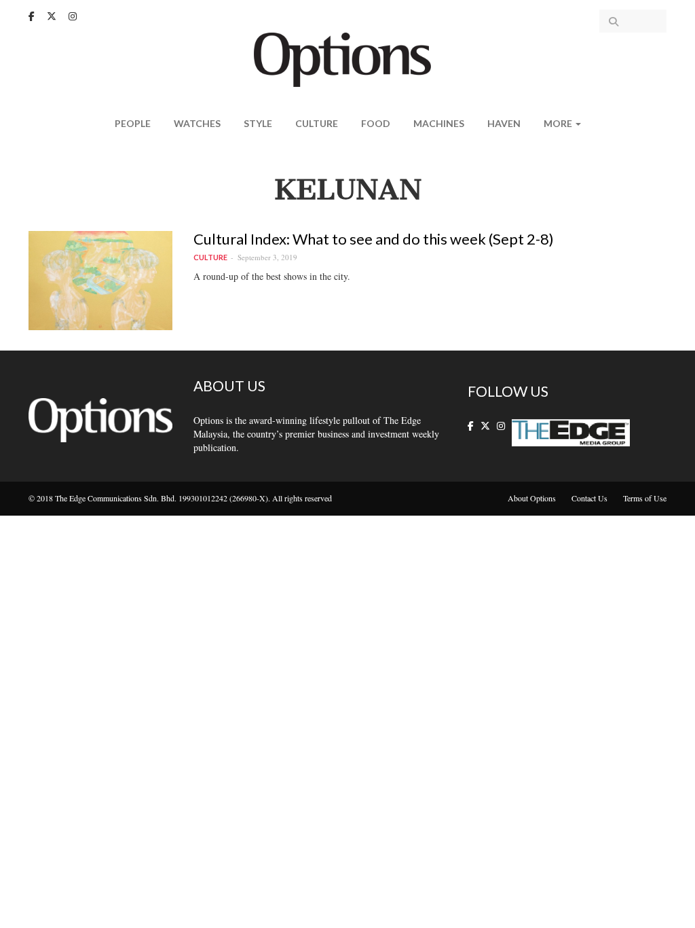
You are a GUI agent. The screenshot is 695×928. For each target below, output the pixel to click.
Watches (197, 123)
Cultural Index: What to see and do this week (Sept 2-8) (373, 239)
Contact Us (589, 498)
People (133, 123)
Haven (504, 123)
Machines (438, 123)
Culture (316, 123)
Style (258, 123)
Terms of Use (644, 498)
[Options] (348, 58)
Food (375, 123)
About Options (532, 498)
